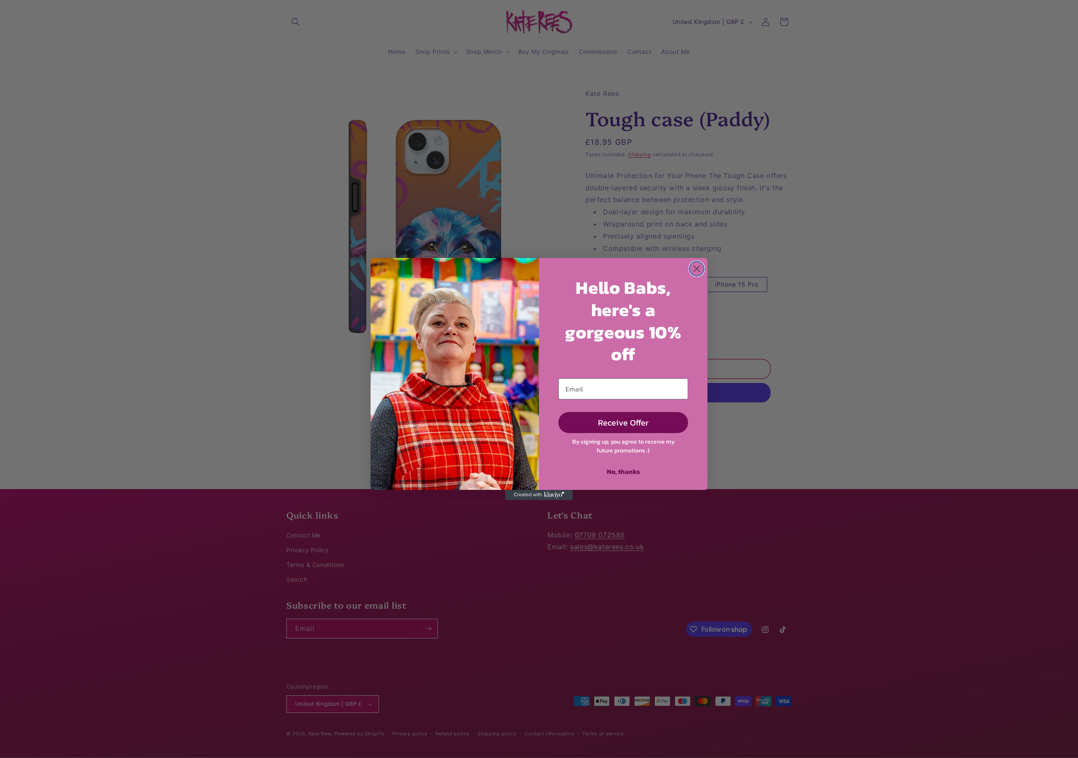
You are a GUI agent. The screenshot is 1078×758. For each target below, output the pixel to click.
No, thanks (623, 471)
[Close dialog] (696, 268)
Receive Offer (623, 422)
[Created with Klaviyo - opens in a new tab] (539, 495)
